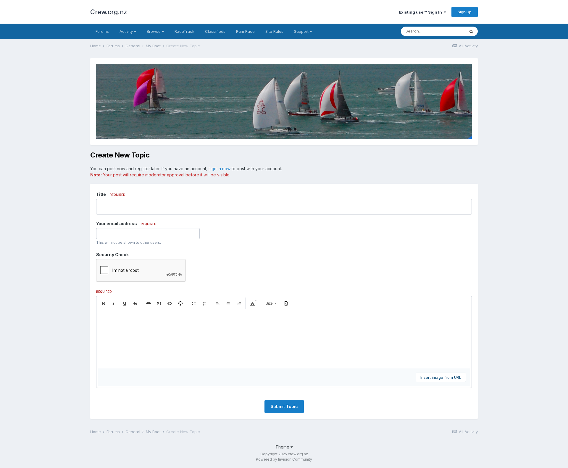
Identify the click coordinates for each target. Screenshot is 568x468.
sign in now (219, 168)
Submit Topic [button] (284, 406)
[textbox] (284, 338)
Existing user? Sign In (421, 12)
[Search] (471, 31)
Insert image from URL (440, 377)
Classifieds (215, 31)
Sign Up (465, 11)
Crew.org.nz (108, 12)
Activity (127, 31)
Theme (283, 446)
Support (302, 31)
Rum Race (245, 31)
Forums (102, 31)
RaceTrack (184, 31)
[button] (103, 303)
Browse (154, 31)
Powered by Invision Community (284, 459)
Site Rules (274, 31)
